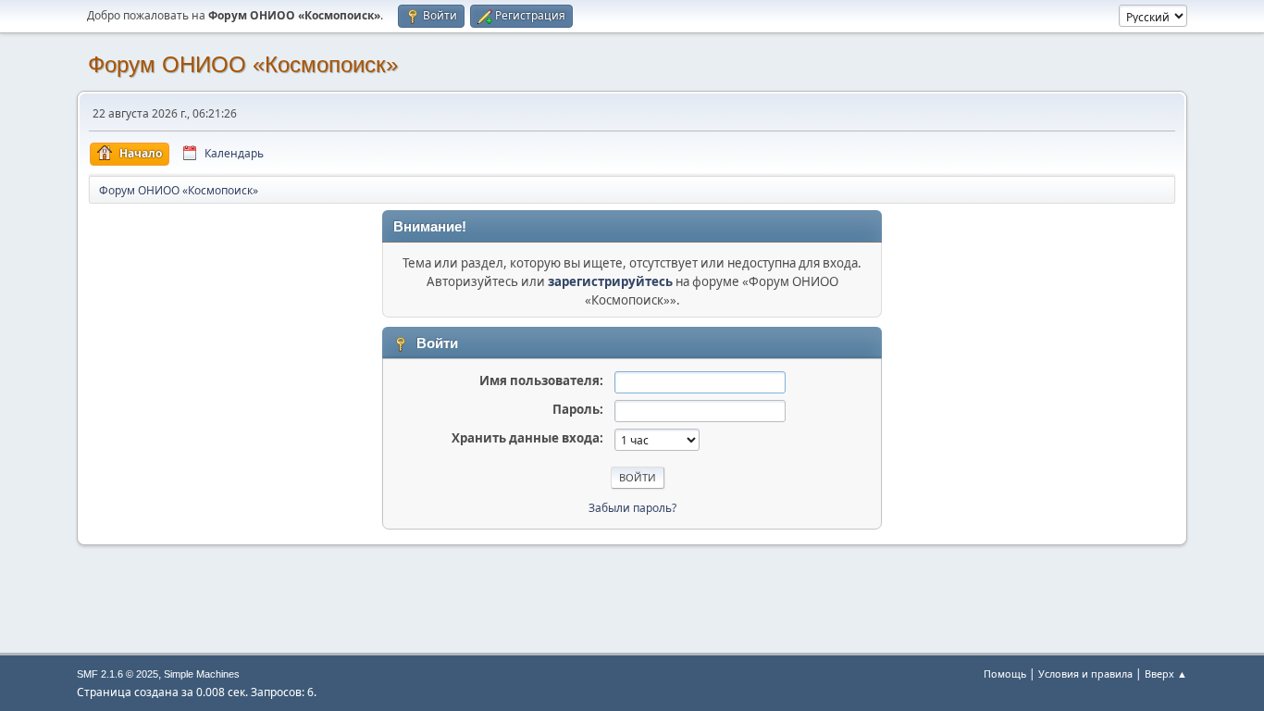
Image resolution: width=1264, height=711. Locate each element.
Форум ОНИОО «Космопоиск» (243, 64)
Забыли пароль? (632, 508)
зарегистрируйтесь (610, 281)
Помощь (1005, 673)
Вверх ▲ (1166, 673)
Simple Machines (202, 674)
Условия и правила (1085, 673)
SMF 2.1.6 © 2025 (117, 674)
